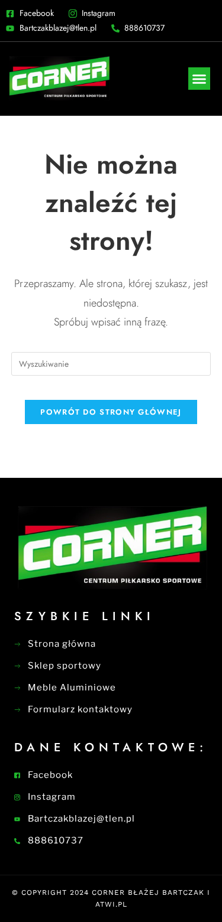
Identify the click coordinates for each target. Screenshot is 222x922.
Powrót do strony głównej (110, 412)
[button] (199, 78)
